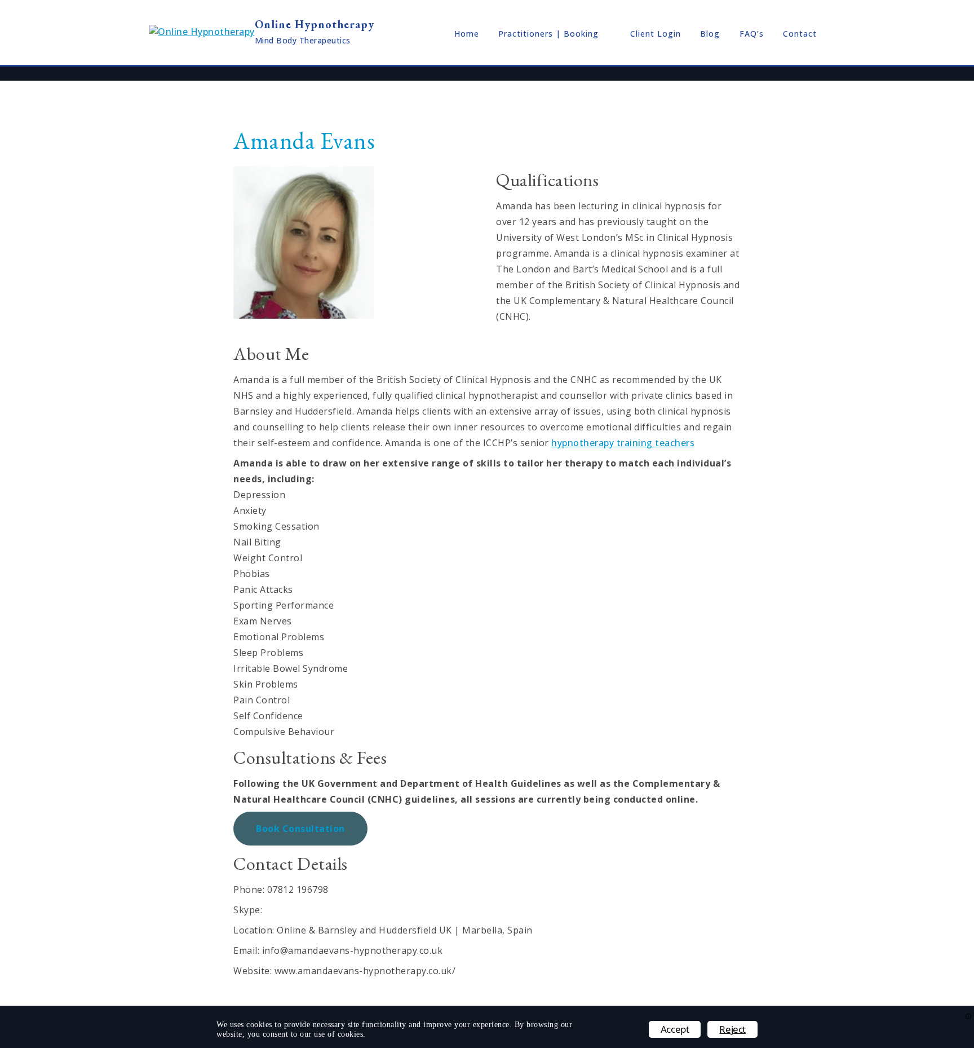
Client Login (655, 33)
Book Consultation (300, 828)
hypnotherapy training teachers (622, 443)
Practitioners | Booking (548, 33)
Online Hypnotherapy (314, 24)
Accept (675, 1029)
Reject (732, 1029)
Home (466, 33)
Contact (800, 33)
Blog (710, 33)
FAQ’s (752, 33)
